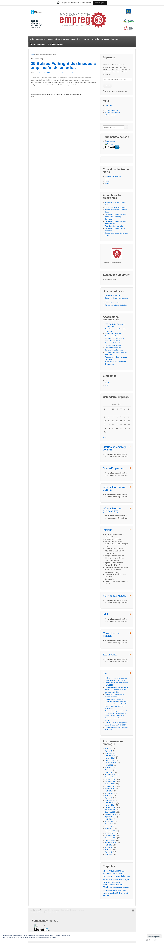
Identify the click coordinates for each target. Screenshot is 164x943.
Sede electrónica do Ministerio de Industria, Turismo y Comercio (115, 216)
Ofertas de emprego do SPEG (115, 448)
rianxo (119, 890)
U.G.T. (107, 385)
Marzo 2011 (109, 854)
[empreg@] (82, 20)
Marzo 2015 (109, 753)
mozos (125, 887)
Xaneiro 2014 (110, 777)
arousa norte (56, 73)
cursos (128, 877)
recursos (86, 39)
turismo (123, 893)
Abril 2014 (109, 770)
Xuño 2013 (109, 793)
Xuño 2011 (109, 847)
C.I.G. (107, 383)
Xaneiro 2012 (110, 833)
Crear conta (109, 105)
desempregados (108, 879)
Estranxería (109, 654)
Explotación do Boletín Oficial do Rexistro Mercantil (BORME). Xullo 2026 (116, 706)
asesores (106, 874)
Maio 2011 (109, 850)
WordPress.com (110, 115)
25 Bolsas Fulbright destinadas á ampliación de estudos (63, 65)
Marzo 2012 (109, 828)
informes (114, 39)
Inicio (32, 39)
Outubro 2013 (110, 784)
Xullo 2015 (109, 749)
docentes (116, 879)
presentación (40, 39)
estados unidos (55, 94)
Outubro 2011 (110, 840)
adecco (105, 871)
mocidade (117, 888)
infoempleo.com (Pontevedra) (112, 510)
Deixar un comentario (68, 73)
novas (41, 97)
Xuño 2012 (109, 821)
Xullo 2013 (109, 791)
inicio (31, 910)
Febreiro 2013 (110, 803)
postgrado (64, 94)
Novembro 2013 (111, 781)
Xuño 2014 (109, 765)
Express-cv (46, 925)
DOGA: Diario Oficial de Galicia (116, 305)
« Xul (104, 437)
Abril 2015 (109, 751)
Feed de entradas (111, 110)
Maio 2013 (109, 795)
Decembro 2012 (111, 807)
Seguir (107, 85)
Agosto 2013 (109, 788)
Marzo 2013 (109, 800)
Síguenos (109, 57)
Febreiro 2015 (110, 756)
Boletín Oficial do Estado (113, 296)
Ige (105, 673)
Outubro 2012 (110, 812)
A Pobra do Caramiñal (113, 176)
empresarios (108, 885)
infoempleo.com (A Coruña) (114, 488)
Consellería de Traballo (111, 634)
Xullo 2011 (109, 845)
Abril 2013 (109, 798)
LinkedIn (51, 931)
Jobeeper (44, 926)
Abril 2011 (109, 852)
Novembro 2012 (111, 810)
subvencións (75, 39)
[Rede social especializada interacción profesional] (112, 148)
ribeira (124, 890)
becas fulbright (45, 94)
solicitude (110, 893)
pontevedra (107, 890)
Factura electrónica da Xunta (115, 207)
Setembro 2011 (110, 842)
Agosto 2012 (109, 817)
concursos (105, 39)
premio (114, 890)
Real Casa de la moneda (114, 226)
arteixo (124, 871)
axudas (113, 873)
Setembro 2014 (110, 763)
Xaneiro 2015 (110, 758)
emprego (124, 879)
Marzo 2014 (109, 772)
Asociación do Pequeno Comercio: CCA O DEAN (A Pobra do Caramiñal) (114, 338)
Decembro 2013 (111, 779)
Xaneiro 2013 (110, 805)
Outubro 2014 (110, 760)
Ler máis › (34, 90)
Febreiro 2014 (110, 774)
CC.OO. (108, 380)
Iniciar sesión (109, 108)
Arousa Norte (115, 871)
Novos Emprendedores (55, 44)
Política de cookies (50, 937)
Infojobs (107, 529)
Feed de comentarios (112, 112)
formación (95, 39)
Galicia (107, 887)
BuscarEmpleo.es (113, 468)
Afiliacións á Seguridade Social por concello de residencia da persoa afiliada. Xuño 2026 (116, 713)
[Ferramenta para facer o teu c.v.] (110, 141)
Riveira (107, 183)
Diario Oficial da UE (112, 303)
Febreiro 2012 (110, 831)
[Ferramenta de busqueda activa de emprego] (109, 144)
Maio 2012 (109, 824)
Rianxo (107, 181)
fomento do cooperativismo (53, 912)
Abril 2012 (109, 826)
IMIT (105, 614)
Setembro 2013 (110, 786)
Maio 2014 (109, 767)
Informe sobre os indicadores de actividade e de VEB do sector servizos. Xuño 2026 (116, 689)
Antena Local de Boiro (113, 333)
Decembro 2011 (111, 835)
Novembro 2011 (111, 838)
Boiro (107, 179)
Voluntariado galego (114, 595)
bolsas (50, 39)
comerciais (119, 876)
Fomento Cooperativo (37, 44)
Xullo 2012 (109, 819)
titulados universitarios (74, 94)
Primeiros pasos (100, 3)
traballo (116, 893)
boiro (121, 873)
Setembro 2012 (110, 814)
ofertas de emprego (62, 39)
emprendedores (111, 882)
